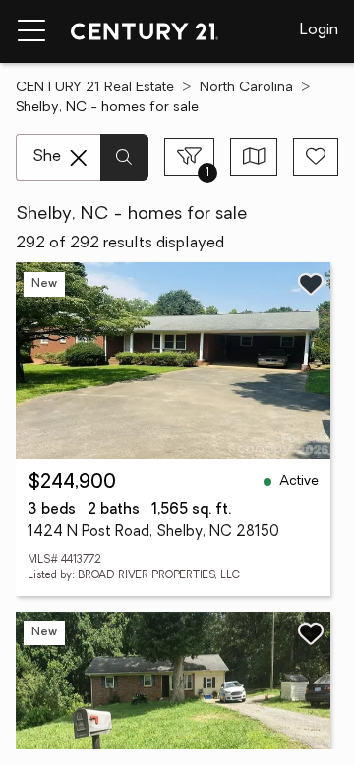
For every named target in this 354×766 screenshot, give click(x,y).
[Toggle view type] (254, 157)
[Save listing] (311, 284)
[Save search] (315, 157)
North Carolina (246, 88)
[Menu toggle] (31, 31)
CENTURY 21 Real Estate (95, 88)
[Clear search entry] (78, 158)
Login (319, 30)
